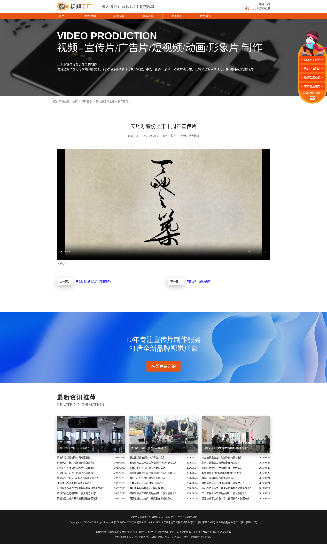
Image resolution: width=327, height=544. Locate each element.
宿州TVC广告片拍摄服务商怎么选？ (148, 478)
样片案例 (90, 16)
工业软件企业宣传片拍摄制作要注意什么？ (224, 493)
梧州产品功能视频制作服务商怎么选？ (77, 493)
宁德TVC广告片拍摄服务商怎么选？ (76, 473)
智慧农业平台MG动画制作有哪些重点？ (78, 478)
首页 (61, 16)
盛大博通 (100, 532)
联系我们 (205, 16)
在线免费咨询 (163, 366)
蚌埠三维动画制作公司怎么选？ (218, 478)
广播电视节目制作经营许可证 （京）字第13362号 (189, 522)
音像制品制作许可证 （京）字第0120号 (236, 522)
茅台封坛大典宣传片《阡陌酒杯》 (94, 281)
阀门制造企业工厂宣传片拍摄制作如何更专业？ (227, 488)
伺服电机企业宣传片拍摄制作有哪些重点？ (152, 498)
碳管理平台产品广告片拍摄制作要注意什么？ (153, 493)
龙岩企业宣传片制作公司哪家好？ (147, 483)
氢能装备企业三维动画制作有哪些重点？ (223, 483)
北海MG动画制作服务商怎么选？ (74, 483)
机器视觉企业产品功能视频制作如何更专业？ (81, 488)
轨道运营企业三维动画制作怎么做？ (221, 462)
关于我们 (176, 16)
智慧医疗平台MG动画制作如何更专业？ (223, 473)
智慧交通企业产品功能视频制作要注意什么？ (81, 498)
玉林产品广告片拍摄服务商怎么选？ (148, 468)
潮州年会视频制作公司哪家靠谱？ (147, 488)
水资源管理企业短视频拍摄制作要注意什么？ (153, 473)
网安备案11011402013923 (150, 522)
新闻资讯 (119, 16)
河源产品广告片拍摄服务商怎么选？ (76, 462)
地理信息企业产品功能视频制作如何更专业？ (153, 462)
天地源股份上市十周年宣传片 (113, 101)
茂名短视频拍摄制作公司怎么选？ (147, 457)
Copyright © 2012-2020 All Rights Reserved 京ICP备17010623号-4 (103, 522)
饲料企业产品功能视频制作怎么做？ (76, 468)
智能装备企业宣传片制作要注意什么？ (222, 468)
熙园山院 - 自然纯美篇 (199, 281)
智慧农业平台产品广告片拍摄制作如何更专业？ (227, 498)
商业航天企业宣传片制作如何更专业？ (222, 457)
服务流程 (148, 16)
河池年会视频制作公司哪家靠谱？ (75, 457)
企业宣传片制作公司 (204, 532)
